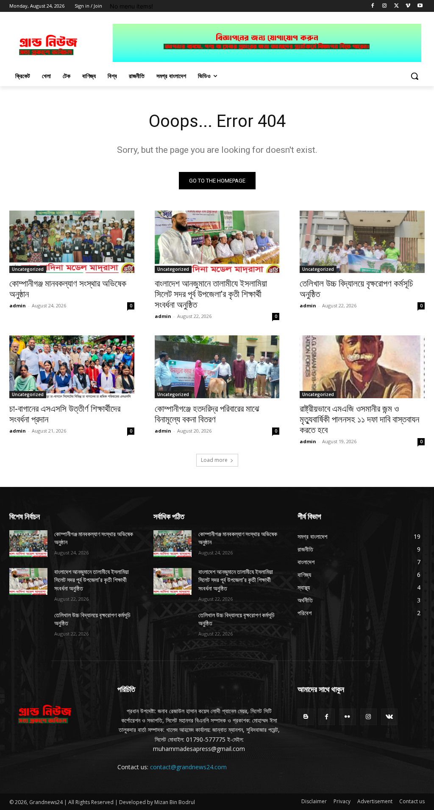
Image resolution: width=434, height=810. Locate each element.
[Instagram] (384, 6)
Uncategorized (28, 269)
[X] (396, 6)
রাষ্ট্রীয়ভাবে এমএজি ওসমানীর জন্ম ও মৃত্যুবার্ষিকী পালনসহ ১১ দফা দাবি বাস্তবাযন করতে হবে (359, 419)
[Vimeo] (408, 6)
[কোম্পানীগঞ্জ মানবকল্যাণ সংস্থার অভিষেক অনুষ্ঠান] (71, 242)
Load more (214, 460)
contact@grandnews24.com (188, 767)
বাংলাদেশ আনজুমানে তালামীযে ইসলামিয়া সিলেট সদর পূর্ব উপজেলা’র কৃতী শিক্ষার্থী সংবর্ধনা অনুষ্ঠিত (211, 294)
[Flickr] (347, 717)
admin (17, 305)
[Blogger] (306, 717)
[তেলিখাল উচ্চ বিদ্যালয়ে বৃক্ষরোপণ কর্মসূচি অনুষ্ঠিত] (362, 242)
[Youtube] (420, 6)
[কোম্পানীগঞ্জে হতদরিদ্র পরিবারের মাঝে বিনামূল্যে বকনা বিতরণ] (217, 366)
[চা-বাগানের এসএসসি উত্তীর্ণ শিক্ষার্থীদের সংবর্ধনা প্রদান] (71, 366)
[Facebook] (373, 6)
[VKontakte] (389, 717)
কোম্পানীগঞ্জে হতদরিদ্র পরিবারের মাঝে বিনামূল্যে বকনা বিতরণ (207, 414)
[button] (414, 76)
